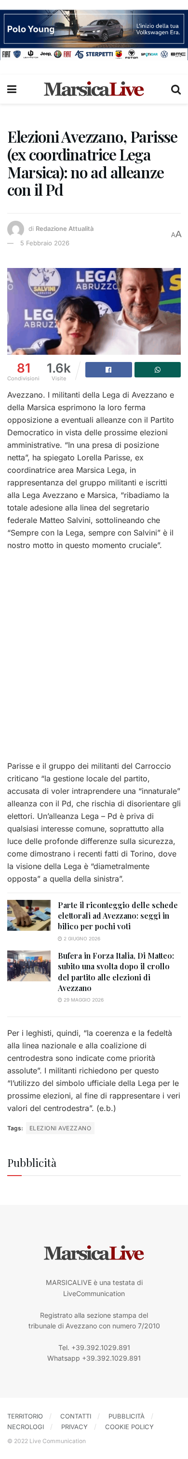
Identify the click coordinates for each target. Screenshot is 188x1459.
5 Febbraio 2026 (44, 243)
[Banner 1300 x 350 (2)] (94, 34)
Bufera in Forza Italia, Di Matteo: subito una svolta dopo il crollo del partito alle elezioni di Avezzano (116, 971)
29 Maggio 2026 (83, 1000)
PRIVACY (74, 1427)
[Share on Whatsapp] (157, 369)
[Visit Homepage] (94, 89)
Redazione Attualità (65, 228)
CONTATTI (75, 1416)
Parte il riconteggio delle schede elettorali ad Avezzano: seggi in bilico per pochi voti (118, 916)
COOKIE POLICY (129, 1427)
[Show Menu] (11, 89)
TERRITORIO (25, 1416)
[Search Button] (176, 89)
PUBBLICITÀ (126, 1416)
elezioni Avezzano (60, 1128)
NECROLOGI (25, 1427)
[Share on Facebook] (108, 369)
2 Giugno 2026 (81, 938)
